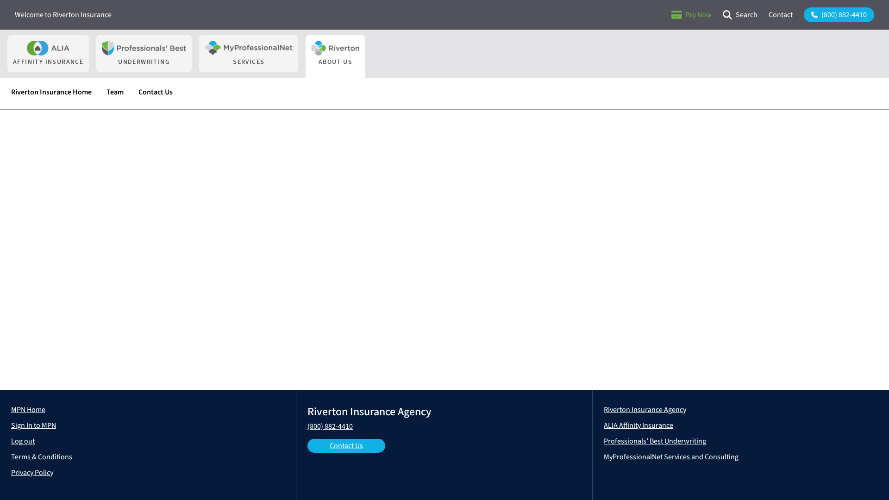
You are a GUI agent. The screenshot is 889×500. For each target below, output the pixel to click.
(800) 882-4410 (330, 426)
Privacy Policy (32, 473)
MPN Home (28, 410)
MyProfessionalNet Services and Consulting (671, 457)
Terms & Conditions (41, 457)
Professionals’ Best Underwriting (655, 441)
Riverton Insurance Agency (645, 410)
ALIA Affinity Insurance (638, 425)
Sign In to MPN (33, 425)
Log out (23, 441)
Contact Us (346, 446)
